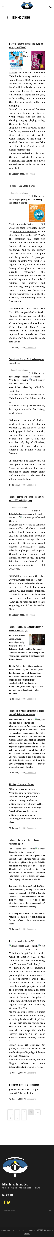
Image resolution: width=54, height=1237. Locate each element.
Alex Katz (12, 756)
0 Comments (31, 173)
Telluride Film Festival (25, 848)
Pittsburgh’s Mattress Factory (21, 784)
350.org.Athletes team (32, 547)
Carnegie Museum (16, 739)
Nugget (17, 157)
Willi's (36, 676)
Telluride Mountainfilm (24, 231)
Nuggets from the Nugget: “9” (21, 941)
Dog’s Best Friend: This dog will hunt (24, 1084)
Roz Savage (28, 539)
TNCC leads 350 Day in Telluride (22, 185)
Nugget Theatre (29, 953)
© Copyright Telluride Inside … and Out (18, 1230)
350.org (25, 338)
